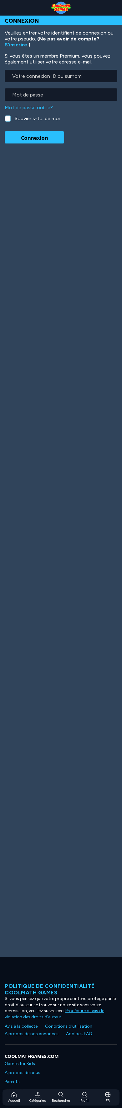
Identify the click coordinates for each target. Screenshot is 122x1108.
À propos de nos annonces (31, 1033)
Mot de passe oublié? (29, 107)
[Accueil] (61, 8)
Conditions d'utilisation (68, 1026)
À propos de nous (22, 1072)
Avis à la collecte (21, 1026)
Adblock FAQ (79, 1033)
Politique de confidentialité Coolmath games (49, 989)
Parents (12, 1081)
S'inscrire (16, 45)
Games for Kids (20, 1063)
